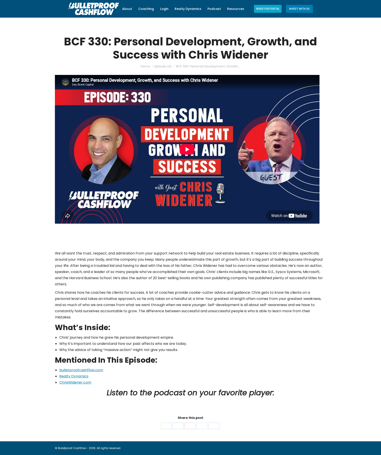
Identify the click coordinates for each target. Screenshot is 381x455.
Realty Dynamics (73, 376)
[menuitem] (127, 9)
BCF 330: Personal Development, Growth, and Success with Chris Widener (144, 233)
